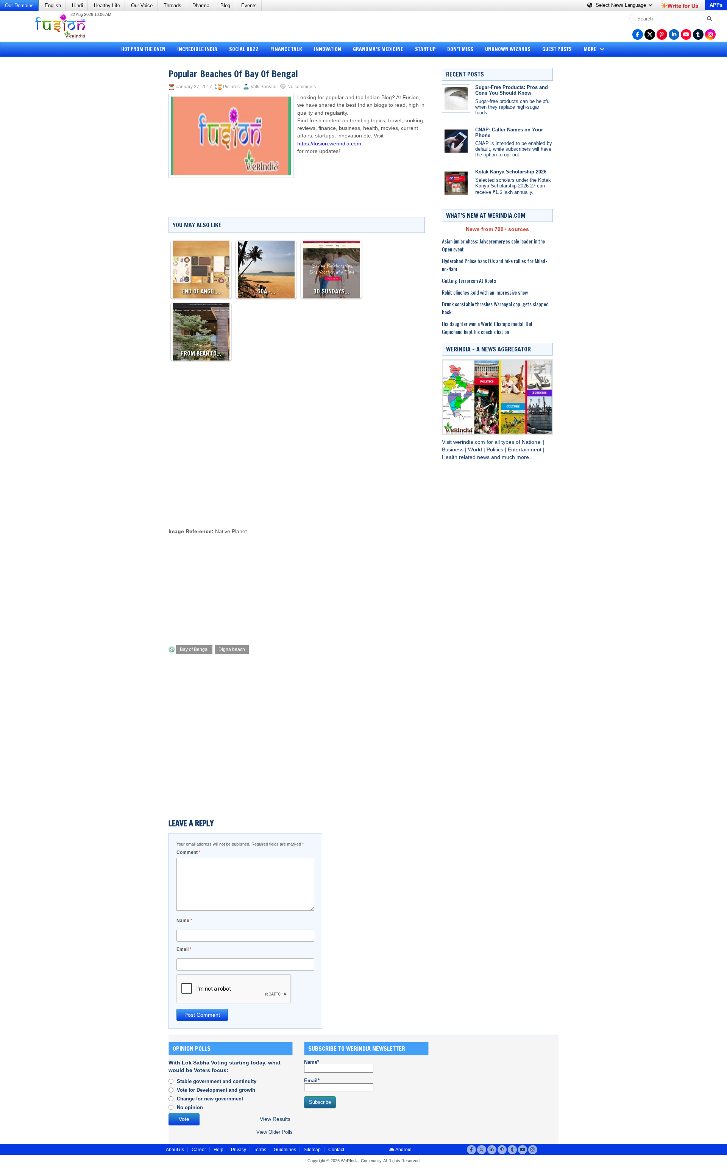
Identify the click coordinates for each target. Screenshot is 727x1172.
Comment (188, 852)
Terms (260, 1149)
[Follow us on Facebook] (637, 34)
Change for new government (210, 1099)
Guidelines (285, 1149)
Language (621, 5)
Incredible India (197, 49)
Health (450, 457)
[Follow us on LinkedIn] (674, 34)
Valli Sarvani (263, 86)
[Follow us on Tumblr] (698, 34)
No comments (301, 86)
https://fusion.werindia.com (329, 144)
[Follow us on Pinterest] (662, 34)
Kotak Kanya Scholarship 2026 (510, 172)
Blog (225, 5)
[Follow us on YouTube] (686, 34)
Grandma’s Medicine (378, 49)
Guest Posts (557, 49)
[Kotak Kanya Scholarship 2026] (456, 183)
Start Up (425, 49)
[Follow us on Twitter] (649, 34)
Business (453, 450)
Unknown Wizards (507, 49)
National (532, 442)
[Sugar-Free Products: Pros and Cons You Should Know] (456, 98)
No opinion (190, 1107)
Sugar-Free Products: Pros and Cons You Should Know (511, 90)
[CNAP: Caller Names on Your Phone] (456, 141)
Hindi (77, 5)
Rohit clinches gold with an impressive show (485, 292)
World (476, 450)
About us (175, 1149)
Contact (336, 1149)
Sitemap (312, 1149)
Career (199, 1149)
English (53, 5)
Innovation (327, 49)
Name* (311, 1062)
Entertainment (525, 450)
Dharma (200, 5)
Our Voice (142, 5)
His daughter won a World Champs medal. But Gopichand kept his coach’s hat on (487, 328)
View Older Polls (274, 1132)
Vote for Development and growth (216, 1090)
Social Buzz (244, 49)
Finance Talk (286, 49)
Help (218, 1149)
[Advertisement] (34, 176)
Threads (172, 5)
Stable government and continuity (216, 1081)
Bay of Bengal (194, 649)
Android (403, 1149)
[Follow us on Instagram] (710, 34)
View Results (275, 1119)
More (590, 49)
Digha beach (231, 649)
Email (184, 949)
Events (249, 5)
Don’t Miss (460, 49)
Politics (496, 450)
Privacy (238, 1149)
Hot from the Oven (143, 49)
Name (184, 920)
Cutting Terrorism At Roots (469, 280)
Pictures (231, 86)
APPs (716, 5)
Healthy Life (107, 5)
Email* (312, 1080)
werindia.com (470, 442)
